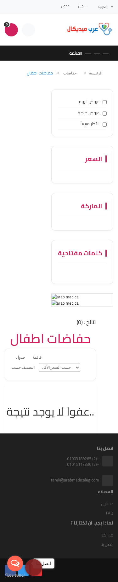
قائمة (37, 357)
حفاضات (69, 73)
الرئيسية (95, 73)
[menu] (59, 367)
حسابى (107, 503)
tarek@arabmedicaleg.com (75, 480)
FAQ (109, 513)
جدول (20, 357)
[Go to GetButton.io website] (15, 576)
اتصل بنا (107, 544)
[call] (34, 566)
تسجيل (82, 6)
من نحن (106, 535)
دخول (65, 6)
